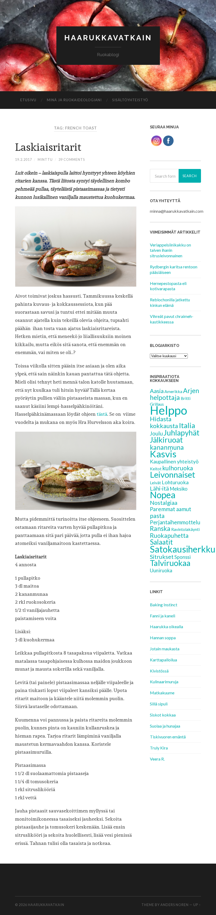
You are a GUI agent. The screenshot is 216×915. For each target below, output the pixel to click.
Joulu (156, 433)
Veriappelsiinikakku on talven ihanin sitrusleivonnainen (170, 250)
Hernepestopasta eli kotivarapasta (168, 286)
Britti (185, 398)
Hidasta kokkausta (164, 422)
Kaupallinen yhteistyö (174, 461)
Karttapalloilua (163, 659)
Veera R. (157, 758)
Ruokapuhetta (169, 535)
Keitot (155, 468)
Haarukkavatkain (108, 37)
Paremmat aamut (170, 509)
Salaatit (161, 542)
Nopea (162, 495)
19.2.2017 (23, 159)
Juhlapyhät (181, 432)
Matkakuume (162, 692)
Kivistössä (159, 670)
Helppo (168, 410)
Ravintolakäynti (185, 529)
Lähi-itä (159, 488)
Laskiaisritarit (48, 147)
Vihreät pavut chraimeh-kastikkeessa (171, 319)
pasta (157, 515)
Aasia (157, 390)
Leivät (155, 482)
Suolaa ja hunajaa (165, 725)
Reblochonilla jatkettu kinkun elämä (170, 302)
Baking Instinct (163, 604)
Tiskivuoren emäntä (168, 736)
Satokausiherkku (182, 549)
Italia (187, 425)
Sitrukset (162, 556)
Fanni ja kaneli (162, 615)
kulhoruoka (177, 468)
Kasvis (163, 453)
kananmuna (167, 447)
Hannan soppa (163, 637)
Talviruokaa (170, 563)
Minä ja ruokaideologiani (74, 100)
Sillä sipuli (159, 703)
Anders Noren (174, 905)
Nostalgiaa (163, 502)
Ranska (160, 528)
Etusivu (28, 100)
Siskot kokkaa (163, 714)
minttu (45, 159)
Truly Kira (159, 747)
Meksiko (179, 489)
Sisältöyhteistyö (130, 100)
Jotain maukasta (164, 648)
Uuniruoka (161, 570)
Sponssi (182, 557)
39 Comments (71, 159)
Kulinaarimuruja (164, 681)
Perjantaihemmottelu (175, 522)
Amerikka (173, 391)
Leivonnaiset (172, 474)
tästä (102, 414)
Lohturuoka (175, 482)
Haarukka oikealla (166, 626)
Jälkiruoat (166, 439)
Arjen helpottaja (174, 394)
